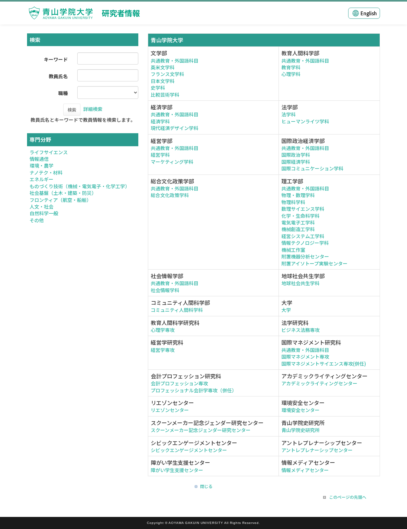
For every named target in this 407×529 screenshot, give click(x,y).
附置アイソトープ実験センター (314, 263)
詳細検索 (92, 109)
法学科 (288, 114)
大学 (286, 309)
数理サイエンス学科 (302, 208)
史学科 (158, 87)
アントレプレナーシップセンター (317, 450)
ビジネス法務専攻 (300, 329)
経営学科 (160, 154)
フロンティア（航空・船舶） (60, 199)
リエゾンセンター (170, 410)
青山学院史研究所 (300, 430)
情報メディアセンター (305, 470)
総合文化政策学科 (170, 195)
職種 (63, 93)
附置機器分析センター (305, 256)
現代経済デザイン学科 (174, 128)
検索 (71, 109)
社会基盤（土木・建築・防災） (63, 192)
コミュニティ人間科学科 (177, 309)
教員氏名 (58, 76)
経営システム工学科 (302, 236)
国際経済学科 (295, 161)
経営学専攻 (163, 350)
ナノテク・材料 (46, 172)
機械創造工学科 (298, 229)
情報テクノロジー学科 (305, 242)
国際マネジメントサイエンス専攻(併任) (323, 363)
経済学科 (160, 121)
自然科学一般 (44, 213)
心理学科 (290, 74)
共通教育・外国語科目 (174, 60)
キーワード (56, 59)
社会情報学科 (165, 290)
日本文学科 (163, 81)
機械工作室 (293, 249)
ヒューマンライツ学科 (305, 121)
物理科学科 (293, 202)
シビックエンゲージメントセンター (189, 450)
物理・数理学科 (298, 195)
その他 (37, 220)
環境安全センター (300, 410)
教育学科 (290, 67)
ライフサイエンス (49, 152)
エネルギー (41, 179)
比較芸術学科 (165, 94)
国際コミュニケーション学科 (312, 168)
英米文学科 (163, 67)
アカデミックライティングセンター (319, 383)
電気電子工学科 (298, 222)
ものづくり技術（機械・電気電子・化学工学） (80, 186)
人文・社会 (41, 206)
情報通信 (39, 158)
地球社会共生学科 (300, 283)
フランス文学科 (167, 74)
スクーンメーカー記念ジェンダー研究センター (201, 430)
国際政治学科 (295, 154)
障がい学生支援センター (177, 470)
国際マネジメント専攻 (305, 356)
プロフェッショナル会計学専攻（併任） (194, 390)
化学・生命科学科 (300, 215)
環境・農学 (41, 165)
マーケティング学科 (172, 161)
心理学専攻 (163, 329)
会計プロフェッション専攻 (179, 383)
